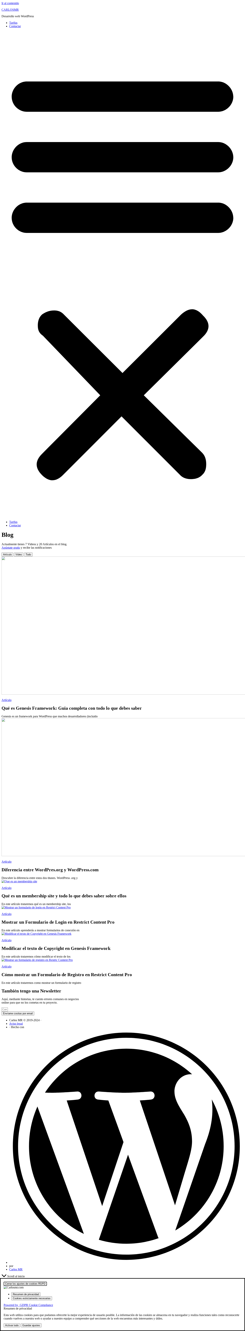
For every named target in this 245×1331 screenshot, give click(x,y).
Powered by (28, 1305)
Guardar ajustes (31, 1325)
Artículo (7, 554)
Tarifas (13, 22)
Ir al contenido (10, 3)
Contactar (15, 26)
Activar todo (12, 1325)
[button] (122, 274)
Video (19, 554)
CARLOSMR (10, 9)
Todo (28, 554)
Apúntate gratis (11, 547)
